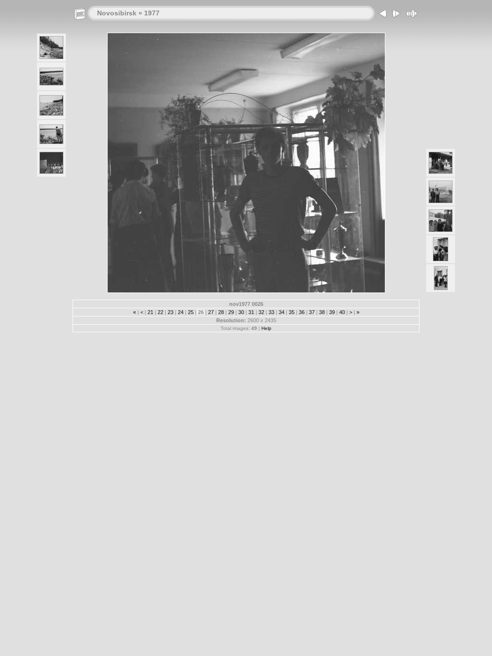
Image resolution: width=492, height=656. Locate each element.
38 (322, 312)
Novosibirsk (116, 13)
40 (342, 312)
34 (281, 312)
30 (241, 312)
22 (160, 312)
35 (291, 312)
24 (180, 312)
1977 (152, 13)
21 (150, 312)
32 (261, 312)
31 (251, 312)
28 (221, 312)
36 (301, 312)
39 (332, 312)
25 (190, 312)
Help (266, 328)
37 (312, 312)
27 (211, 312)
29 (231, 312)
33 (271, 312)
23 (170, 312)
